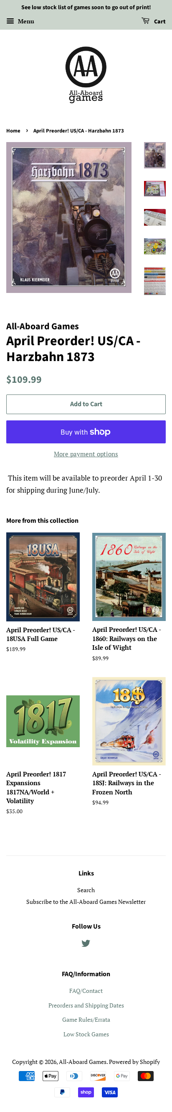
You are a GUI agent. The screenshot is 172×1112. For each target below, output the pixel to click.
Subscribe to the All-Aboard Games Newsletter (86, 902)
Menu (25, 21)
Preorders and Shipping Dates (86, 1005)
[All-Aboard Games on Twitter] (86, 945)
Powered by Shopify (134, 1062)
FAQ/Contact (86, 991)
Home (13, 131)
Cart (159, 22)
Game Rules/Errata (86, 1019)
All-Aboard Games (82, 1062)
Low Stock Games (86, 1034)
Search (86, 890)
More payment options (86, 454)
